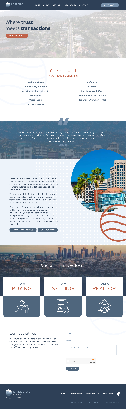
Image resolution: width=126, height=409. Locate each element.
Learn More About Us (23, 230)
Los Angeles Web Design (113, 402)
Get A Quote (110, 5)
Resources (70, 5)
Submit (72, 368)
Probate (92, 86)
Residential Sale (36, 82)
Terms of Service (76, 394)
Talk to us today (17, 36)
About (46, 5)
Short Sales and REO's (92, 91)
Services (57, 5)
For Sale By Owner (35, 104)
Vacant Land (35, 100)
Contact (83, 5)
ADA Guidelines (108, 394)
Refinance (92, 82)
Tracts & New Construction (92, 95)
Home (37, 5)
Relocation (35, 95)
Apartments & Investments (35, 91)
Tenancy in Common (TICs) (92, 100)
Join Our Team (48, 230)
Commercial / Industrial (35, 86)
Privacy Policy (92, 394)
